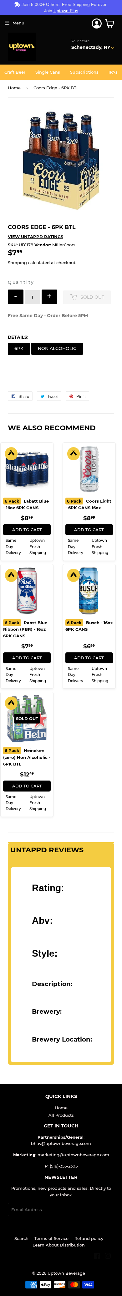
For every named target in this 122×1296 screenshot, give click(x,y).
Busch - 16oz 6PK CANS (89, 626)
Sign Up (102, 1209)
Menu (18, 22)
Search (21, 1238)
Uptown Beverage (66, 1273)
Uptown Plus (65, 10)
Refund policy (88, 1238)
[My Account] (97, 23)
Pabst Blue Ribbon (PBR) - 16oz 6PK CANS (25, 629)
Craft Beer (14, 72)
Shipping (17, 262)
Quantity (21, 282)
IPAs (113, 72)
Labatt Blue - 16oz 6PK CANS (26, 504)
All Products (61, 1115)
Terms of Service (51, 1238)
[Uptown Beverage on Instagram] (108, 1256)
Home (14, 87)
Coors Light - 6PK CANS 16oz (88, 504)
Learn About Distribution (59, 1244)
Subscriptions (84, 72)
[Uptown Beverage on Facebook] (97, 1256)
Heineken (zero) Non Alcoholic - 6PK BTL (26, 757)
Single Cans (47, 72)
